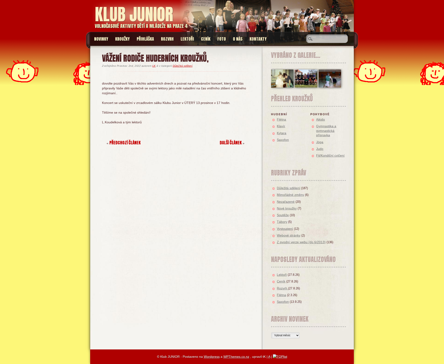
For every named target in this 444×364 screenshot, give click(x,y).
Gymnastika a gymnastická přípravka (326, 130)
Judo (319, 149)
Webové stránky (288, 235)
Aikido (320, 119)
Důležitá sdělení (182, 65)
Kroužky (122, 39)
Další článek (231, 143)
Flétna (281, 119)
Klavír (281, 126)
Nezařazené (286, 201)
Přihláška (145, 39)
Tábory (282, 222)
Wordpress (212, 356)
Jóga (319, 142)
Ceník (205, 39)
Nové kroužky (287, 208)
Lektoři (187, 39)
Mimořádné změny (290, 195)
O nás (238, 39)
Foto (221, 39)
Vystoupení (285, 229)
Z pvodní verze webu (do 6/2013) (301, 242)
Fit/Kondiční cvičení (330, 155)
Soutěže (283, 215)
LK (154, 65)
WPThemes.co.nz (236, 356)
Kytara (281, 133)
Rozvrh (167, 39)
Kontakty (258, 39)
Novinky (101, 39)
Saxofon (283, 140)
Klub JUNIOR (134, 14)
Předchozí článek (125, 143)
